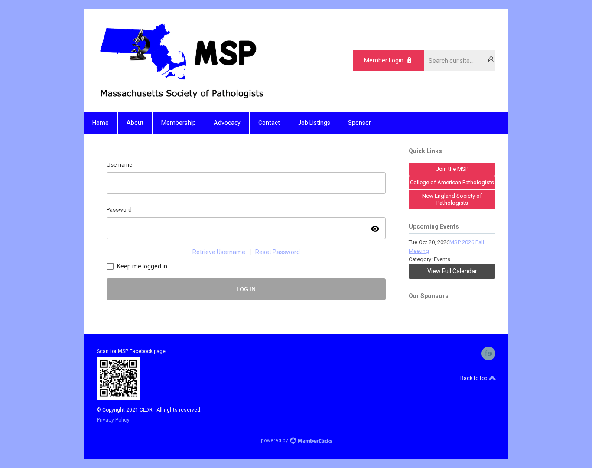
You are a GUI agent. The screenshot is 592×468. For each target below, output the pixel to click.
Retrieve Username (218, 252)
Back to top (474, 378)
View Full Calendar (452, 271)
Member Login (383, 60)
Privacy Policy (113, 420)
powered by (275, 440)
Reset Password (277, 252)
